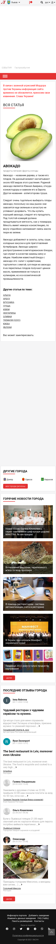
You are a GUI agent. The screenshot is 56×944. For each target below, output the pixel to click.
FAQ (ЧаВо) (43, 918)
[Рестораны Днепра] (5, 480)
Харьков (48, 479)
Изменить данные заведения (21, 918)
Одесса (28, 479)
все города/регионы (15, 486)
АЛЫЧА (7, 295)
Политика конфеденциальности (28, 935)
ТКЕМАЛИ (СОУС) (11, 320)
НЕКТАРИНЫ (9, 313)
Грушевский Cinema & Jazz (16, 730)
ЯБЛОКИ (7, 327)
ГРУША (6, 306)
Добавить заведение (39, 915)
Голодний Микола (12, 888)
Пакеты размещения (22, 921)
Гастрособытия (22, 67)
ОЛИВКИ (7, 316)
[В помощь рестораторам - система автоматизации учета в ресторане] (28, 610)
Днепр (10, 479)
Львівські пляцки (11, 828)
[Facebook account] (7, 929)
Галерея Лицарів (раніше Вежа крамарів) (23, 799)
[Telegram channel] (35, 929)
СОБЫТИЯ (7, 67)
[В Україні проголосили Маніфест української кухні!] (28, 646)
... (37, 726)
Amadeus (7, 771)
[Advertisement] (28, 34)
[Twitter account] (21, 929)
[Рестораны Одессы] (23, 480)
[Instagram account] (14, 929)
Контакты (39, 921)
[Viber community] (42, 929)
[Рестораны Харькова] (42, 480)
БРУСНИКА (8, 302)
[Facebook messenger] (28, 929)
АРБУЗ (6, 299)
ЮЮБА (6, 323)
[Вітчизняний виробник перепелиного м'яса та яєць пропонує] (28, 573)
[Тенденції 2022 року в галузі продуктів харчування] (28, 672)
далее (9, 678)
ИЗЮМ (6, 309)
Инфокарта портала (17, 915)
